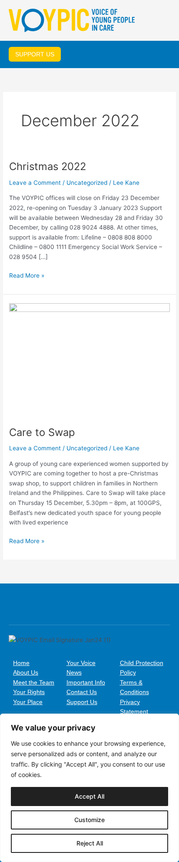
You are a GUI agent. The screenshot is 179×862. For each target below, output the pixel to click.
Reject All (89, 843)
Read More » (26, 275)
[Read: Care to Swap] (89, 359)
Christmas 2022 (47, 166)
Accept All (89, 796)
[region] (89, 788)
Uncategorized (86, 182)
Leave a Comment (35, 182)
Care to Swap (42, 432)
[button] (163, 21)
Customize (89, 819)
